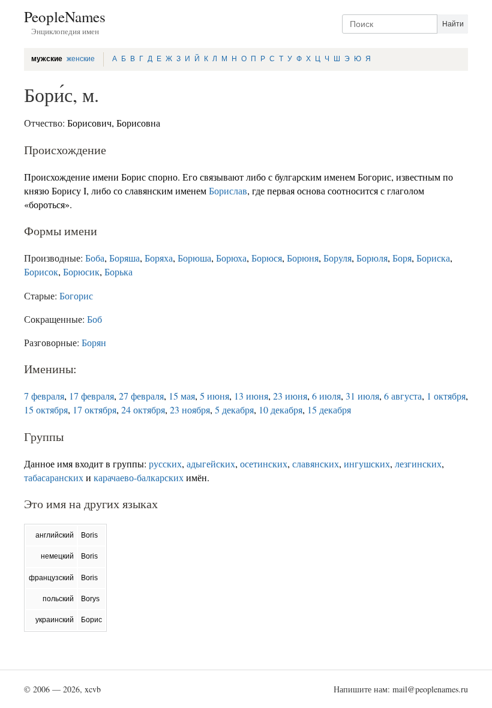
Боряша (124, 257)
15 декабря (329, 409)
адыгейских (211, 463)
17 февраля (91, 395)
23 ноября (190, 409)
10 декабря (280, 409)
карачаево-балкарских (139, 477)
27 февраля (141, 395)
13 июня (251, 395)
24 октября (143, 409)
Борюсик (81, 271)
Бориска (433, 257)
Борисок (41, 271)
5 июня (214, 395)
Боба (94, 257)
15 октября (46, 409)
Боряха (159, 257)
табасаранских (53, 477)
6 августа (403, 395)
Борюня (303, 257)
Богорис (76, 295)
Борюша (194, 257)
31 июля (362, 395)
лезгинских (418, 463)
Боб (94, 319)
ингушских (367, 463)
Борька (118, 271)
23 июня (290, 395)
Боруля (337, 257)
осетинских (263, 463)
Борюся (266, 257)
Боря (402, 257)
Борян (94, 342)
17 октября (94, 409)
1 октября (446, 395)
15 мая (182, 395)
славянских (315, 463)
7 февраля (44, 395)
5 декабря (234, 409)
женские (81, 59)
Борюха (231, 257)
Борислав (228, 190)
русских (165, 463)
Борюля (372, 257)
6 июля (326, 395)
